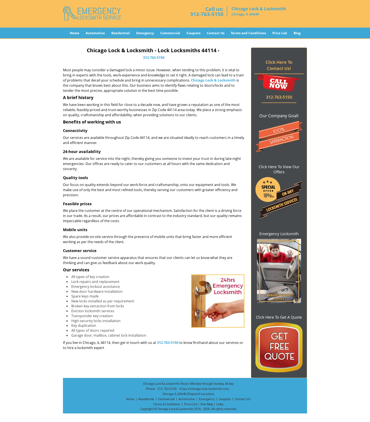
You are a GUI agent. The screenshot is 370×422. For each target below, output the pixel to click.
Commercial (170, 33)
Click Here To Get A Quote (279, 317)
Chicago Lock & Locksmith (213, 80)
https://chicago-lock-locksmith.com (204, 389)
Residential (120, 33)
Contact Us (215, 33)
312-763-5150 (207, 14)
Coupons (193, 33)
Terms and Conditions (248, 33)
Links (220, 404)
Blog (297, 33)
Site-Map (206, 404)
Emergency (145, 33)
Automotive (95, 33)
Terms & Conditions (166, 404)
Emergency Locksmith (279, 233)
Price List (279, 33)
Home (74, 33)
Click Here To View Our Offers (279, 169)
